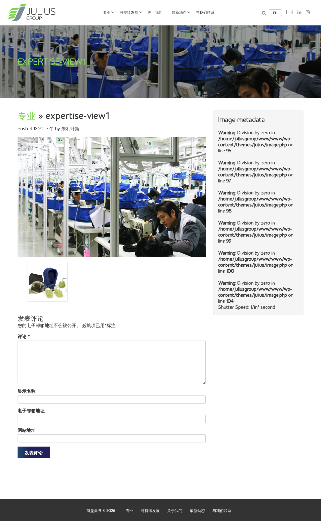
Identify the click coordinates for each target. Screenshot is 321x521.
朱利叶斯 (70, 128)
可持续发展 (129, 12)
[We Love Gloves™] (31, 11)
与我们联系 (205, 12)
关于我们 (155, 12)
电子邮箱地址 (31, 410)
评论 (24, 336)
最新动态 (179, 12)
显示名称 (27, 391)
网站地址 (27, 430)
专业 (107, 12)
